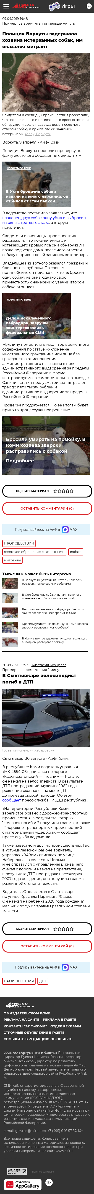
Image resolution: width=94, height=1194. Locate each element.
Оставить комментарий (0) (47, 508)
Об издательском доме (27, 1013)
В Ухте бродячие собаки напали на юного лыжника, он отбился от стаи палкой (51, 596)
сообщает (12, 800)
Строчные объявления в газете (34, 1033)
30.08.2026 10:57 (15, 665)
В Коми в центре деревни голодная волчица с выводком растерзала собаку (54, 640)
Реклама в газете (59, 1020)
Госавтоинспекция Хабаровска (28, 750)
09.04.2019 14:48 (15, 19)
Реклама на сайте (21, 1020)
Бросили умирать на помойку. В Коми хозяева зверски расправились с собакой (46, 445)
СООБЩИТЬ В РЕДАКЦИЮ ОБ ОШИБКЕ (38, 1039)
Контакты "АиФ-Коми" (25, 1026)
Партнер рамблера (43, 1171)
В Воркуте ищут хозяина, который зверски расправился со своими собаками (52, 581)
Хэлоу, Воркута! (38, 134)
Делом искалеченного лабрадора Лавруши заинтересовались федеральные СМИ (53, 611)
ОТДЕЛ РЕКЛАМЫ (65, 1026)
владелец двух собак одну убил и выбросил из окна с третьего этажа (44, 220)
